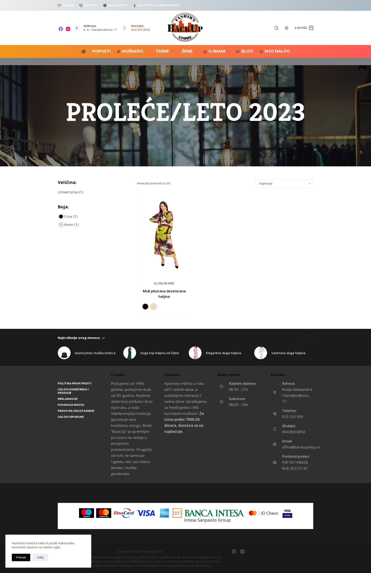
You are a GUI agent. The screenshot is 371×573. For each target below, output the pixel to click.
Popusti (101, 51)
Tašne (162, 51)
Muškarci (132, 51)
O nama (68, 5)
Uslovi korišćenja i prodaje (73, 391)
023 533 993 (292, 416)
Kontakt (91, 5)
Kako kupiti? (118, 5)
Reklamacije (68, 398)
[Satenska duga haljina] (260, 352)
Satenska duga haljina (288, 353)
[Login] (286, 28)
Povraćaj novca (71, 404)
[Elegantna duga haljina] (195, 352)
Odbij (40, 557)
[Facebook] (61, 29)
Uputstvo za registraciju (158, 5)
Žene (187, 51)
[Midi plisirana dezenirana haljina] (164, 234)
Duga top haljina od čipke (159, 353)
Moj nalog (277, 51)
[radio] (145, 306)
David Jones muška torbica (95, 353)
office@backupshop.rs (301, 447)
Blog (247, 51)
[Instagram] (68, 29)
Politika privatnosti (74, 383)
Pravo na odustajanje (76, 410)
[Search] (276, 28)
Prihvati (21, 557)
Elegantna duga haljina (223, 353)
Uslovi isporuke (71, 416)
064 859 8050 (140, 30)
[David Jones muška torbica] (64, 352)
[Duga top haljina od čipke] (129, 352)
